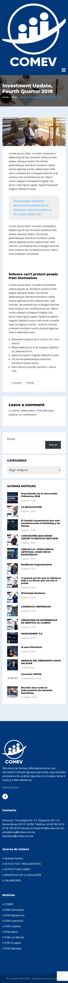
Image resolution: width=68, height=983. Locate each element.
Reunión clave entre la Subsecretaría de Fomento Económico (36, 690)
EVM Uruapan (13, 943)
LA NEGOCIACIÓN (31, 507)
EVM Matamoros (15, 915)
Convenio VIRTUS (31, 674)
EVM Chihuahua (14, 910)
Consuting (16, 382)
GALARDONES (13, 880)
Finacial (30, 382)
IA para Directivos (31, 647)
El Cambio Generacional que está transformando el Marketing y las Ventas (40, 523)
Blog (14, 97)
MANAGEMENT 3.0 (31, 633)
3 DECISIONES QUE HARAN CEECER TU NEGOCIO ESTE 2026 (39, 537)
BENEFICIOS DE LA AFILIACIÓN (23, 875)
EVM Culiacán (13, 926)
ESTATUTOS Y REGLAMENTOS (23, 864)
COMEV (9, 904)
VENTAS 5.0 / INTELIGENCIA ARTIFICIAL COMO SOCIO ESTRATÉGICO (37, 552)
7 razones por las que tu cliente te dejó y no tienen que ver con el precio (41, 581)
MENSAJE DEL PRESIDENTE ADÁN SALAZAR (41, 662)
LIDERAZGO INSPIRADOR (36, 606)
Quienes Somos (10, 787)
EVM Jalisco (11, 932)
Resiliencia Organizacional (36, 564)
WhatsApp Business (33, 593)
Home (5, 97)
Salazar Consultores (52, 978)
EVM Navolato (13, 948)
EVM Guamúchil (14, 921)
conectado (42, 410)
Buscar (11, 439)
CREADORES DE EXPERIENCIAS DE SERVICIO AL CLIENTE (39, 621)
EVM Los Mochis (14, 937)
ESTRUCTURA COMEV (18, 869)
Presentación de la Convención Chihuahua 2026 (39, 495)
